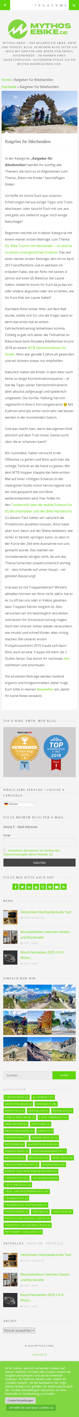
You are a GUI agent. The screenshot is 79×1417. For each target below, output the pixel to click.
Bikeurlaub (62, 1110)
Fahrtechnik (16, 1137)
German (13, 804)
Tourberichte (16, 1198)
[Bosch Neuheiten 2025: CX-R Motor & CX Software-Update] (10, 957)
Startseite (9, 87)
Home (6, 79)
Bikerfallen (38, 1110)
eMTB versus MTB (19, 1130)
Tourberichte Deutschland (26, 1204)
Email (6, 835)
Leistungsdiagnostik (49, 1151)
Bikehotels (14, 1110)
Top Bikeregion (45, 1177)
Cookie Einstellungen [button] (20, 1400)
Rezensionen (53, 1164)
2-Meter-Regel (17, 1097)
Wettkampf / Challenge (23, 1231)
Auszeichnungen (18, 1103)
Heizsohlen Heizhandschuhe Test (45, 912)
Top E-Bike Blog (18, 1184)
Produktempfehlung (21, 1164)
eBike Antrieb (16, 1123)
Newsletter (45, 689)
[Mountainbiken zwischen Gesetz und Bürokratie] (10, 937)
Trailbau (40, 1211)
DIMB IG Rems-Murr (20, 1117)
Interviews (14, 1144)
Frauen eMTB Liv (45, 1137)
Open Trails (62, 1157)
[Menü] (5, 5)
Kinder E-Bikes (16, 1151)
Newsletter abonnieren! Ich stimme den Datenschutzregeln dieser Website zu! (31, 852)
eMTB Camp (40, 1123)
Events (45, 1130)
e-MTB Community (53, 1117)
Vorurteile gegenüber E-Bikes (27, 1225)
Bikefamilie (46, 1103)
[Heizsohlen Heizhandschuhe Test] (10, 917)
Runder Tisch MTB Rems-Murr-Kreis (31, 1171)
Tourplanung (16, 1211)
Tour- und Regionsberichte (27, 1191)
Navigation (15, 1157)
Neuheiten (38, 1157)
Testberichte (16, 1177)
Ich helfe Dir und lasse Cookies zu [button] (31, 1408)
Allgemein (43, 1097)
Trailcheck (62, 1211)
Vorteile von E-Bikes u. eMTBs (27, 1218)
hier (67, 658)
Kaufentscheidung (43, 1144)
